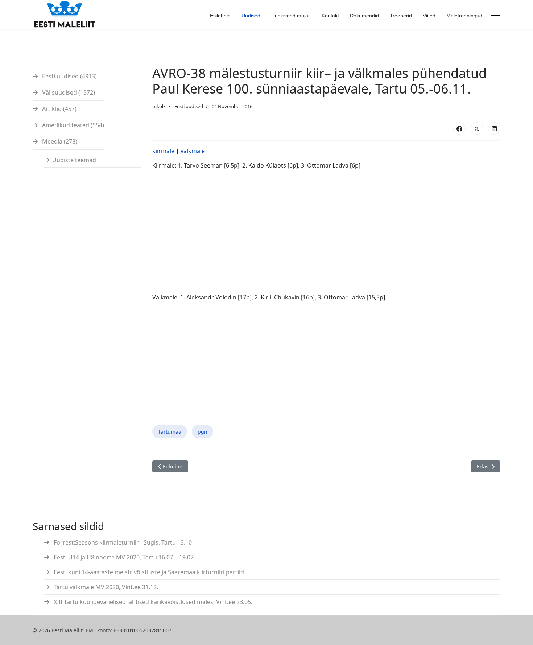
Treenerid (401, 15)
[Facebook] (459, 128)
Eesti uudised (188, 106)
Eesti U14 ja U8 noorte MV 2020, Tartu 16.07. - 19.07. (123, 557)
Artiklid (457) (59, 109)
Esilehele (220, 15)
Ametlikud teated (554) (72, 125)
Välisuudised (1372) (68, 92)
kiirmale (163, 151)
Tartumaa (169, 431)
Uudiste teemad (74, 160)
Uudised (250, 15)
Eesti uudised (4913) (69, 76)
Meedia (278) (59, 141)
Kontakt (330, 15)
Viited (429, 15)
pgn (202, 431)
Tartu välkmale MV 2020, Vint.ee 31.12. (105, 587)
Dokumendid (364, 15)
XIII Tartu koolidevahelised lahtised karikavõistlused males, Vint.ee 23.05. (152, 602)
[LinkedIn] (494, 128)
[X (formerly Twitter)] (477, 128)
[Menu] (495, 15)
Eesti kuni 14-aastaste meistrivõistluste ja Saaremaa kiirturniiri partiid (148, 572)
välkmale (193, 151)
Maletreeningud (464, 15)
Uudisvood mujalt (291, 15)
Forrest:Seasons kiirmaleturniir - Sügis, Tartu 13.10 (122, 542)
